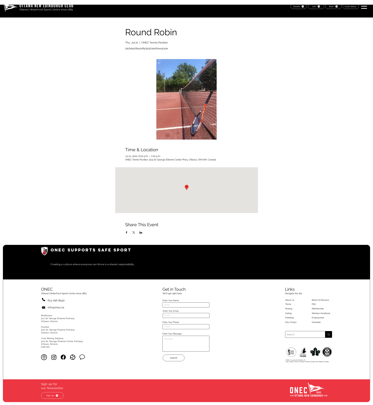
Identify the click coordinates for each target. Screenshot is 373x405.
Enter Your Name (170, 300)
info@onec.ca (56, 307)
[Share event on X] (133, 232)
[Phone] (43, 299)
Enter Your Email (171, 311)
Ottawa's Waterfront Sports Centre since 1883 (46, 9)
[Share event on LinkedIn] (140, 232)
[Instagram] (54, 357)
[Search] (328, 334)
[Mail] (43, 307)
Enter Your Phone (170, 322)
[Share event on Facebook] (126, 232)
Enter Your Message (172, 334)
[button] (364, 6)
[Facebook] (63, 357)
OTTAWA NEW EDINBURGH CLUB (46, 5)
